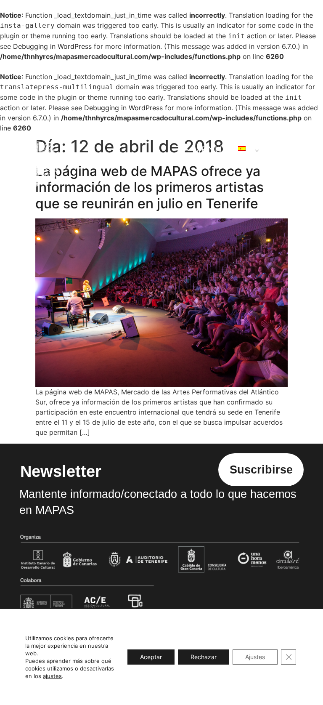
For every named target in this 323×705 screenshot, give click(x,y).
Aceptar (151, 656)
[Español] (245, 148)
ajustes (52, 676)
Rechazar (204, 656)
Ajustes (255, 656)
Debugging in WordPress (52, 46)
